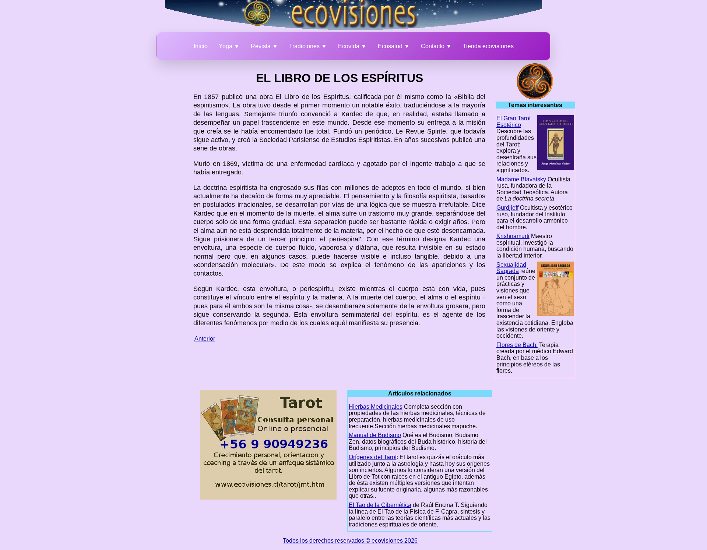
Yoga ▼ (229, 46)
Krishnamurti (513, 236)
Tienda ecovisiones (488, 46)
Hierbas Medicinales (375, 407)
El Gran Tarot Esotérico (513, 121)
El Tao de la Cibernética (380, 505)
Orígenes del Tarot (373, 457)
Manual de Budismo (375, 435)
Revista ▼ (264, 46)
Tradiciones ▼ (308, 46)
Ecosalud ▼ (394, 46)
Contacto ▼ (436, 46)
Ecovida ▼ (352, 46)
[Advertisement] (153, 173)
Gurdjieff (507, 208)
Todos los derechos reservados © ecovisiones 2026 (350, 540)
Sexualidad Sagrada (511, 268)
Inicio (201, 46)
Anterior (204, 339)
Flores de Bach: (517, 345)
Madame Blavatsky (521, 179)
